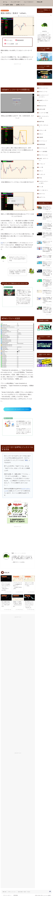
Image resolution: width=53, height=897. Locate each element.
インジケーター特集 (43, 112)
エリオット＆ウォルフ (43, 126)
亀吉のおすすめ (42, 105)
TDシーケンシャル (43, 155)
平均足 (40, 177)
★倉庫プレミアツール (43, 101)
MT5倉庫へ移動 (8, 4)
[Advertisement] (17, 75)
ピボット (41, 170)
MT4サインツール (43, 91)
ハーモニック (42, 163)
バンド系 (41, 167)
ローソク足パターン (43, 190)
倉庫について (20, 4)
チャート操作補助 (43, 151)
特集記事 (39, 2)
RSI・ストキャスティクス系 (44, 117)
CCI (2, 242)
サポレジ (41, 133)
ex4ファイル (42, 193)
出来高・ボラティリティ (43, 159)
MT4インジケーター (4, 10)
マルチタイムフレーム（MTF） (43, 182)
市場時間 (41, 137)
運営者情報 (16, 895)
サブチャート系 (42, 130)
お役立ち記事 (42, 109)
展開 (26, 460)
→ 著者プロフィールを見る (18, 562)
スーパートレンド (43, 140)
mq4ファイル (42, 197)
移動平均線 (41, 121)
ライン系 (41, 186)
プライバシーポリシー (7, 895)
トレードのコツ (28, 2)
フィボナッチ (42, 174)
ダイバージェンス (43, 148)
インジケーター (15, 2)
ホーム (5, 2)
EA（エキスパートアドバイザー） (44, 96)
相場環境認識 (42, 144)
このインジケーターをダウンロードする (17, 409)
